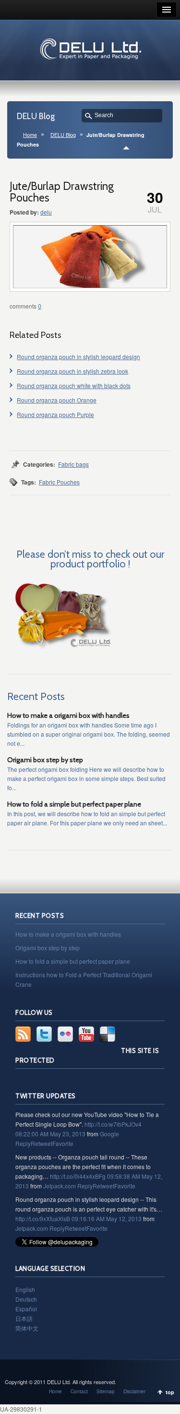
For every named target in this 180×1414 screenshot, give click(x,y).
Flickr (65, 1034)
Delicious (107, 1034)
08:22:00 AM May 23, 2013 (50, 1134)
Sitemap (105, 1391)
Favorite (62, 1143)
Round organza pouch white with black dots (74, 385)
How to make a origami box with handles (68, 715)
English (25, 1289)
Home (30, 134)
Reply (23, 1143)
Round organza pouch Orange (56, 400)
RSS (23, 1034)
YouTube (86, 1034)
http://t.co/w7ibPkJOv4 (113, 1124)
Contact (79, 1391)
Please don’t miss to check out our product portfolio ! (90, 559)
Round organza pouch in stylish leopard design (78, 356)
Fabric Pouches (59, 482)
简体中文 (26, 1328)
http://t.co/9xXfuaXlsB (42, 1218)
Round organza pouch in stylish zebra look (72, 371)
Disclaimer (134, 1391)
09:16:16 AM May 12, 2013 (107, 1218)
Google (109, 1134)
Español (26, 1309)
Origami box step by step (45, 759)
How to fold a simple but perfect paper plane (74, 804)
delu (46, 212)
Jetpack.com (59, 1186)
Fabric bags (73, 464)
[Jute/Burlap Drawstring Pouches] (90, 257)
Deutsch (26, 1299)
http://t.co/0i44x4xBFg (78, 1176)
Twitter (44, 1034)
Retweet (41, 1143)
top (170, 1392)
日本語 (24, 1318)
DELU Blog (63, 134)
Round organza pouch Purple (55, 414)
